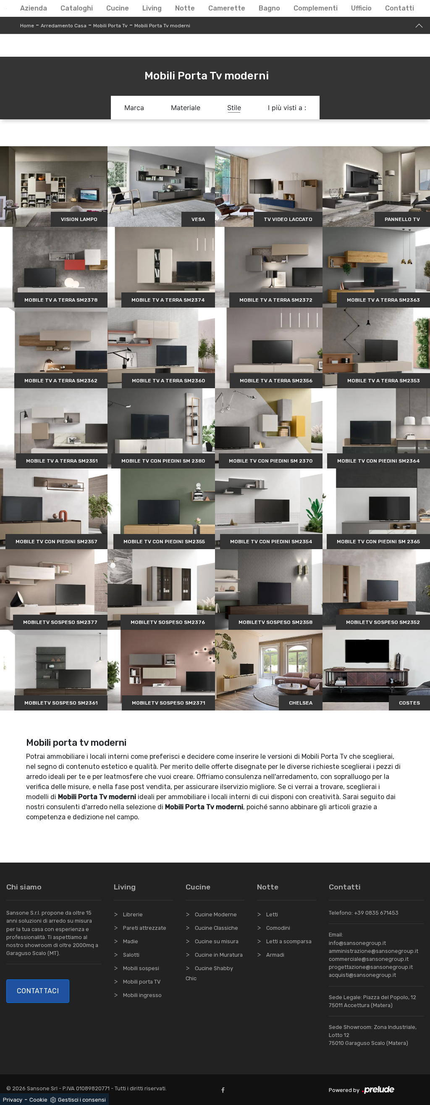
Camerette (226, 8)
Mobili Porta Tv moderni (162, 26)
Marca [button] (134, 107)
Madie (130, 941)
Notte (185, 8)
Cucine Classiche (216, 928)
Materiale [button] (185, 107)
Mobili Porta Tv (110, 26)
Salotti (131, 955)
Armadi (275, 955)
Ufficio (361, 8)
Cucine (117, 8)
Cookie (38, 1100)
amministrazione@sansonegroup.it (373, 951)
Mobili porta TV (141, 982)
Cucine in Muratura (219, 955)
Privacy (12, 1100)
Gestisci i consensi (82, 1100)
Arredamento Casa (64, 26)
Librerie (133, 914)
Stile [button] (234, 107)
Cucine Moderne (216, 914)
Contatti (399, 8)
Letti (272, 914)
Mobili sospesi (141, 968)
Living (152, 8)
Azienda (33, 8)
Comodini (278, 928)
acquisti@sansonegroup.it (362, 975)
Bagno (269, 8)
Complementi (316, 8)
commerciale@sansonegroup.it (369, 959)
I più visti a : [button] (287, 107)
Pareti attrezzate (144, 928)
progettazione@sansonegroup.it (371, 967)
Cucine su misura (217, 941)
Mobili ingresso (142, 995)
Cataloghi (76, 8)
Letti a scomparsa (289, 941)
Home (27, 26)
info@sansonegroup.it (357, 943)
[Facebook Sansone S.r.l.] (224, 1090)
